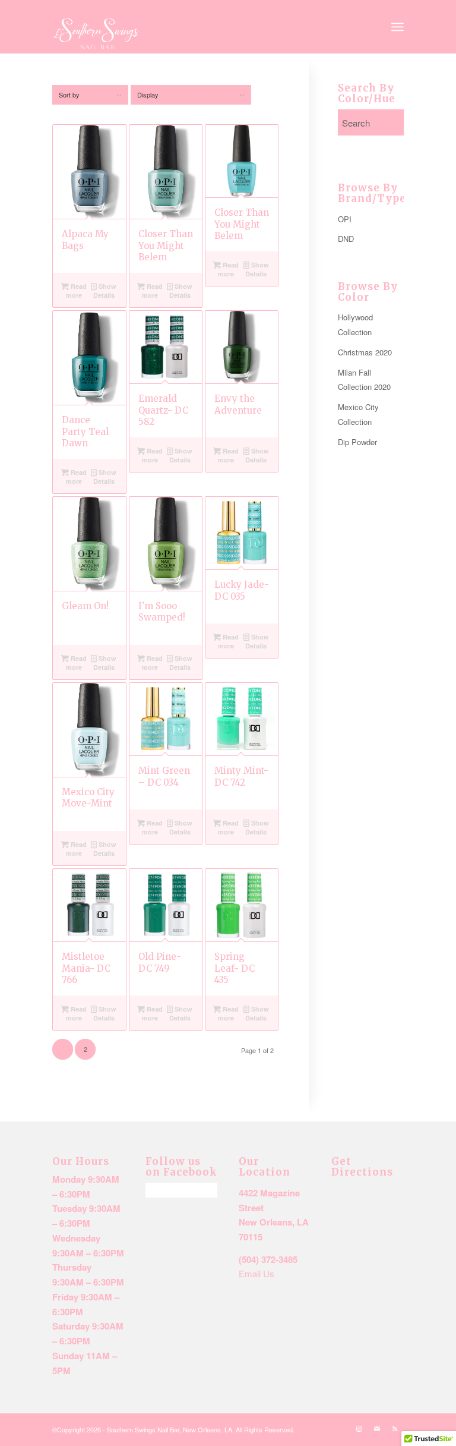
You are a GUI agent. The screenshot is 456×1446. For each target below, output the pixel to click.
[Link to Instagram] (359, 1428)
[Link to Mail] (377, 1428)
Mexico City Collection (358, 414)
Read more (76, 291)
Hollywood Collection (355, 324)
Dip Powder (357, 442)
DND (346, 238)
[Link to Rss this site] (395, 1428)
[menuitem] (397, 27)
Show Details (105, 291)
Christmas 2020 (365, 352)
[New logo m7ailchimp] (96, 34)
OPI (345, 219)
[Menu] (397, 27)
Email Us (256, 1273)
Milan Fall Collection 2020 (364, 380)
